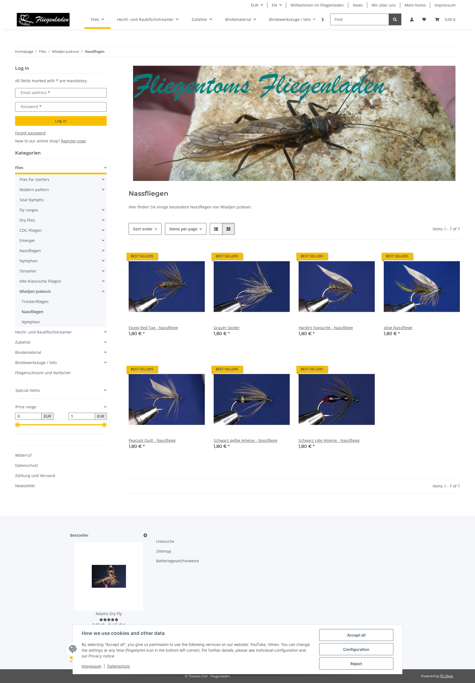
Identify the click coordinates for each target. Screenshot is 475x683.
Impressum (91, 666)
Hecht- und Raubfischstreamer (43, 332)
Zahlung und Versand (35, 475)
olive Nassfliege (398, 327)
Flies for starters (34, 179)
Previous (83, 589)
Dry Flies (27, 220)
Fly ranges (29, 210)
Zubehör (23, 342)
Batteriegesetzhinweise (177, 560)
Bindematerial (28, 352)
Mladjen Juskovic (35, 291)
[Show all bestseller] (145, 535)
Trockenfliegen (35, 301)
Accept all (356, 635)
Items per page (183, 229)
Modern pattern (34, 189)
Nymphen (29, 260)
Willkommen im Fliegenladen (317, 5)
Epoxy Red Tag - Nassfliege (153, 327)
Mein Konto (415, 5)
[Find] (395, 19)
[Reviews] (108, 619)
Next (133, 589)
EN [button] (274, 5)
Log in (61, 120)
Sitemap (163, 551)
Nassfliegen (30, 250)
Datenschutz (118, 666)
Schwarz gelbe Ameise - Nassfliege (245, 440)
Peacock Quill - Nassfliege (152, 440)
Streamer (28, 271)
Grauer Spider (227, 327)
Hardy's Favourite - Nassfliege (326, 327)
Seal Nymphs (32, 199)
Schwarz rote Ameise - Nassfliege (329, 440)
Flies (19, 167)
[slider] (17, 424)
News (358, 5)
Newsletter (25, 485)
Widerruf (23, 455)
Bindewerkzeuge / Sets (36, 362)
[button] (412, 19)
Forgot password (30, 133)
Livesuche (165, 541)
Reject (356, 663)
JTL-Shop (446, 676)
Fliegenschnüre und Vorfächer (43, 372)
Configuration (356, 649)
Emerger (27, 240)
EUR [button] (254, 5)
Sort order (143, 229)
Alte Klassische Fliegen (40, 281)
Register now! (73, 141)
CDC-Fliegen (31, 230)
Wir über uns (384, 5)
